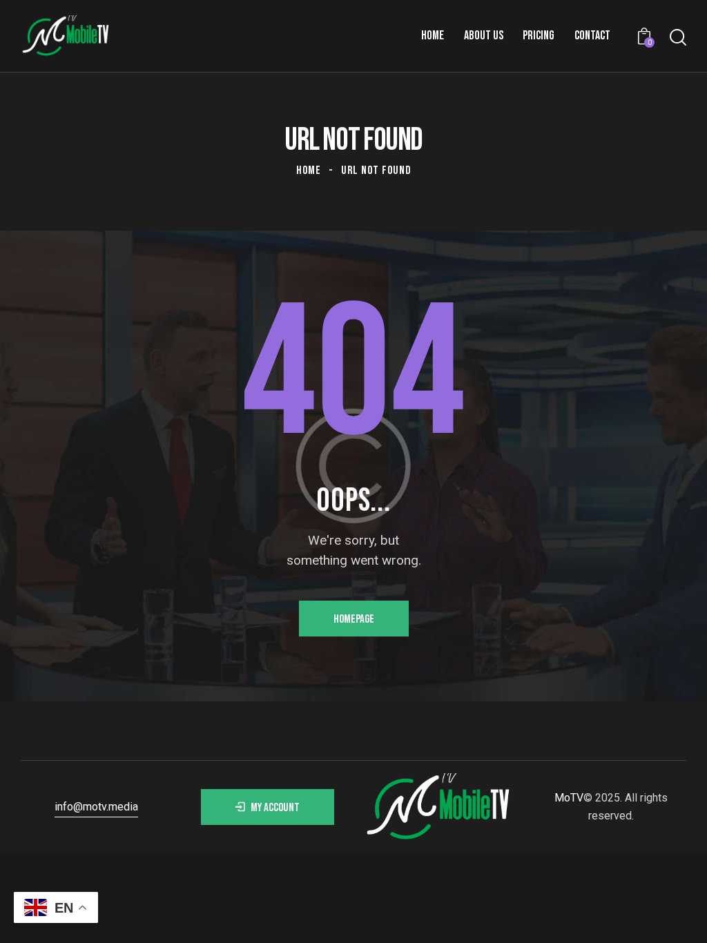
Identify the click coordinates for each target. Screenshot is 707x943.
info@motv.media (96, 806)
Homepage (353, 619)
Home (308, 170)
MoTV (568, 797)
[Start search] (678, 37)
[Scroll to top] (669, 917)
